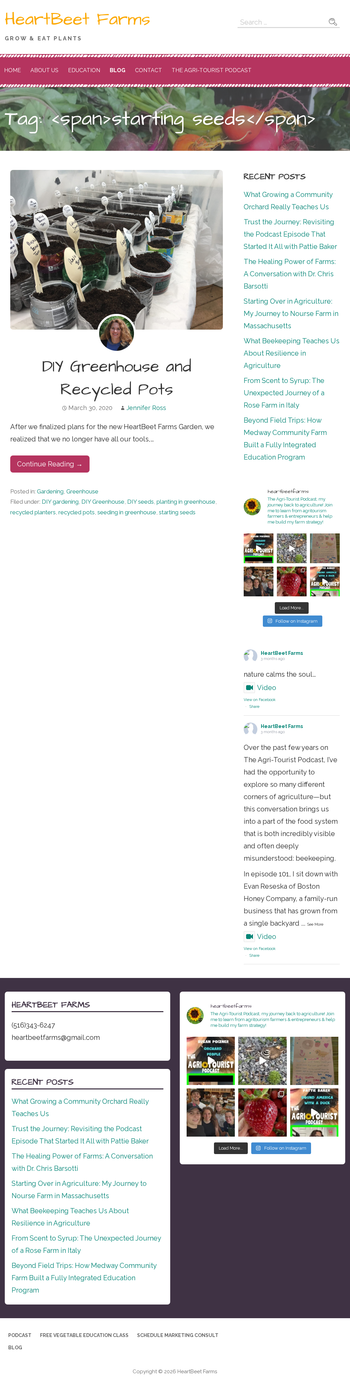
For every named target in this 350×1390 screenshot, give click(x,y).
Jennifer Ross (146, 407)
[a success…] (325, 548)
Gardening (50, 491)
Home (12, 70)
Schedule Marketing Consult (177, 1335)
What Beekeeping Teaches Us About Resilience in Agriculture (291, 353)
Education (84, 70)
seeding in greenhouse (126, 512)
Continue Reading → (50, 464)
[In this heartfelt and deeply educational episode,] (258, 548)
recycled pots (76, 512)
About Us (44, 70)
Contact (148, 70)
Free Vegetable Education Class (84, 1335)
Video (266, 688)
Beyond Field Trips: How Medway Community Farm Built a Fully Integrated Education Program (84, 1277)
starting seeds (177, 512)
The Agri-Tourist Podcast (212, 70)
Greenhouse (82, 491)
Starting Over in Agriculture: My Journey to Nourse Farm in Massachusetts (291, 313)
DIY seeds (140, 501)
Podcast (19, 1335)
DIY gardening (60, 501)
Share (254, 706)
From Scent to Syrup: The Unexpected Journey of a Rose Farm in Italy (284, 392)
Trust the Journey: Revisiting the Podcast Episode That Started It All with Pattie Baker (290, 234)
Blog (117, 70)
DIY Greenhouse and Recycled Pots (116, 378)
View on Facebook (259, 700)
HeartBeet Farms (77, 19)
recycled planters (33, 512)
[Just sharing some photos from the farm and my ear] (292, 581)
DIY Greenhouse (102, 501)
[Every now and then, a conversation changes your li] (325, 581)
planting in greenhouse (186, 501)
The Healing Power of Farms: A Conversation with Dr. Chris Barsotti (290, 273)
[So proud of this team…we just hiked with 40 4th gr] (258, 581)
